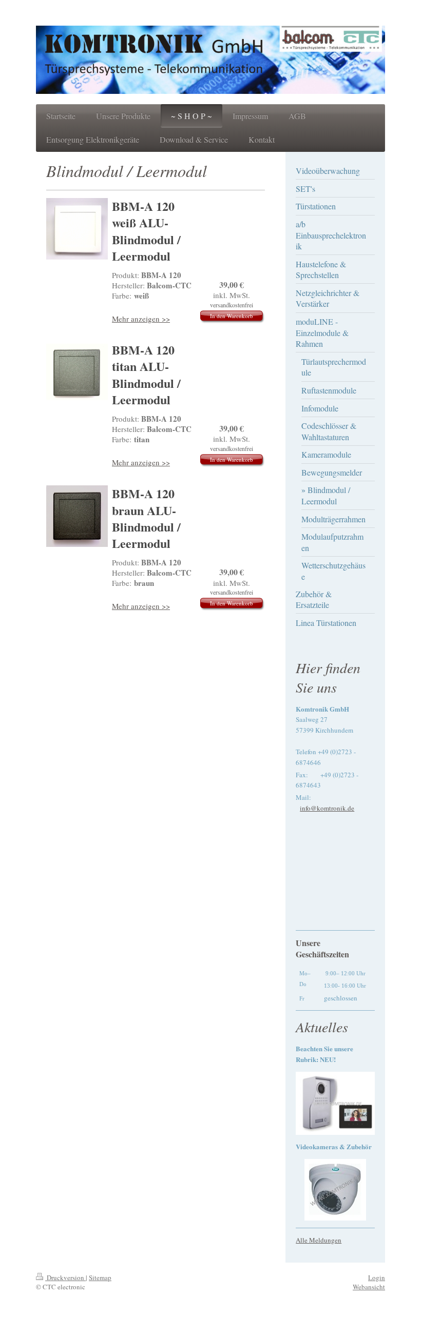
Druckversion (65, 1277)
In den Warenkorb (231, 316)
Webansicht (369, 1286)
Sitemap (100, 1277)
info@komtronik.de (327, 808)
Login (376, 1277)
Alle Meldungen (318, 1240)
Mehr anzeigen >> (141, 318)
